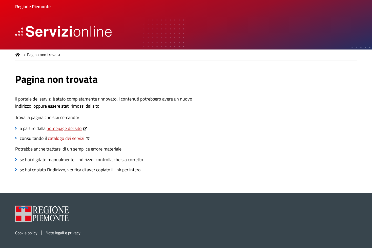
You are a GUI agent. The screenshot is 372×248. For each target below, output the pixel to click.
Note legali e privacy (63, 232)
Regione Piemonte (33, 6)
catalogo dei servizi (66, 138)
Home (17, 55)
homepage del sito (64, 128)
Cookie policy (26, 232)
